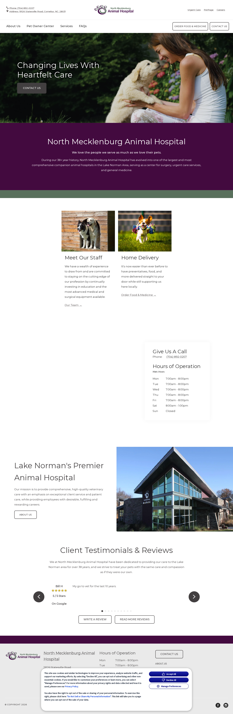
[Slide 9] (127, 611)
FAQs (83, 26)
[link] (113, 9)
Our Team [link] (72, 305)
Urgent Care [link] (194, 10)
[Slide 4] (111, 611)
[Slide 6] (118, 611)
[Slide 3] (108, 611)
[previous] (38, 596)
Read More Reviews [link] (134, 619)
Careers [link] (221, 10)
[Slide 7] (121, 611)
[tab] (159, 372)
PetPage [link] (209, 10)
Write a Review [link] (95, 619)
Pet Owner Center (40, 26)
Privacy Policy (71, 686)
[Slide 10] (130, 611)
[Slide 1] (102, 611)
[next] (194, 596)
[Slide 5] (115, 611)
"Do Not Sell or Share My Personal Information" (89, 696)
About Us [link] (25, 514)
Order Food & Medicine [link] (190, 26)
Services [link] (66, 26)
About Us (13, 26)
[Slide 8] (124, 611)
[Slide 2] (105, 611)
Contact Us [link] (219, 26)
